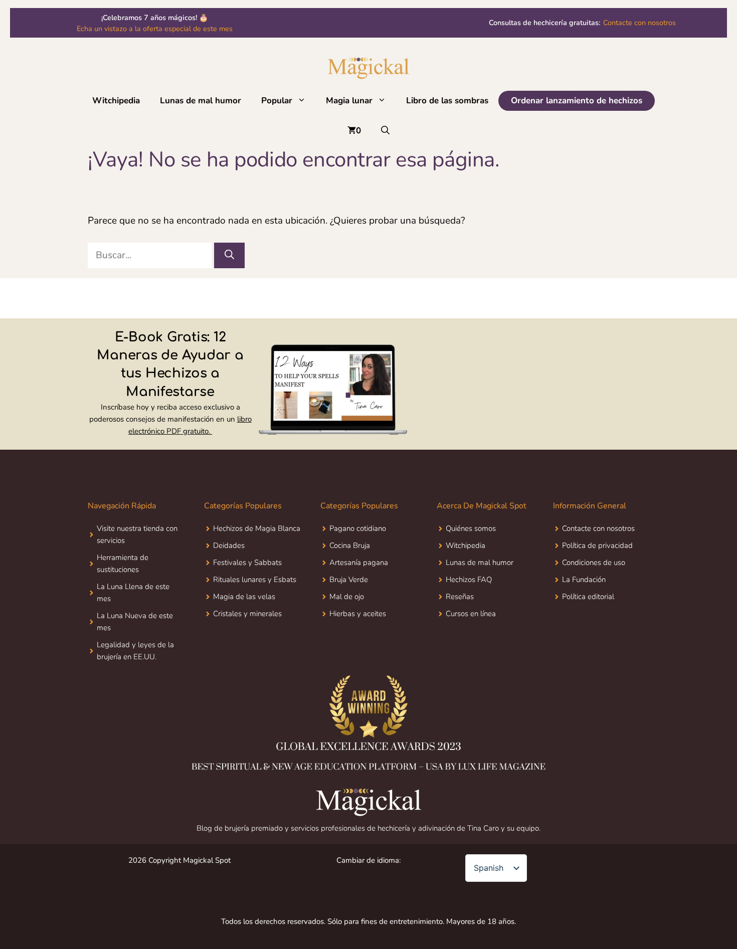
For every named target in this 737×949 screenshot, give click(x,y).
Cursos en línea (471, 614)
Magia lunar (349, 100)
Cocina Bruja (349, 545)
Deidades (229, 545)
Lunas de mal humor (200, 100)
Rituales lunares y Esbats (254, 580)
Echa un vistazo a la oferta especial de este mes (155, 28)
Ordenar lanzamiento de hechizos (576, 100)
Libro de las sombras (447, 100)
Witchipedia (116, 100)
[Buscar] (229, 255)
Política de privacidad (597, 545)
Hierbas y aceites (357, 614)
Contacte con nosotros (582, 28)
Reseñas (460, 597)
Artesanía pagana (358, 562)
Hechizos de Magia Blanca (256, 528)
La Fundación (584, 580)
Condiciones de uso (593, 562)
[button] (304, 101)
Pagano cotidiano (357, 528)
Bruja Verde (348, 580)
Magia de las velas (244, 597)
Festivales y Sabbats (247, 562)
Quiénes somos (471, 528)
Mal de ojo (346, 597)
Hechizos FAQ (469, 580)
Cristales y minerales (247, 614)
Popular (276, 100)
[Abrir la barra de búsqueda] (385, 131)
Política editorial (588, 597)
